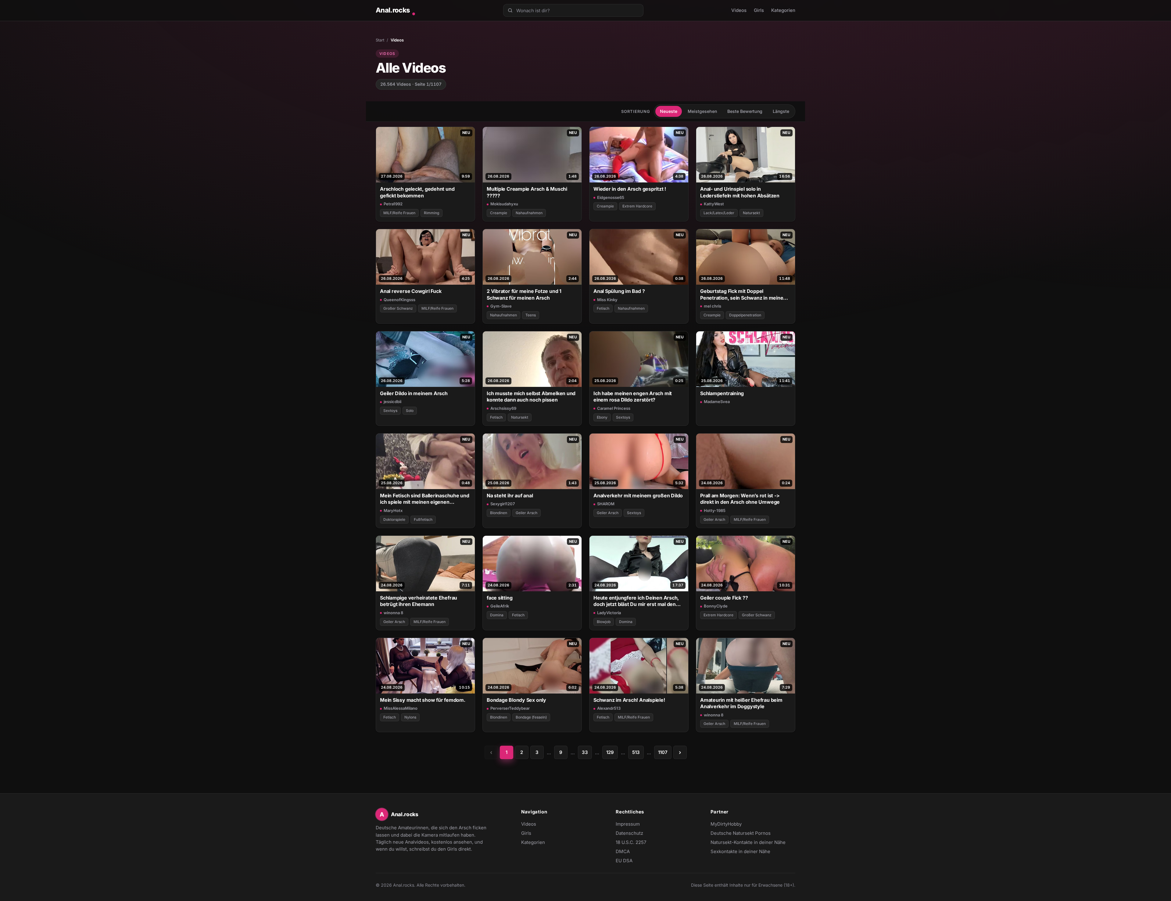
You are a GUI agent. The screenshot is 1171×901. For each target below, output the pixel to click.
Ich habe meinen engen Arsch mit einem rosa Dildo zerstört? (632, 396)
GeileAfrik (499, 606)
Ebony (602, 417)
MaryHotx (393, 510)
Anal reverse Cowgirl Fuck (410, 291)
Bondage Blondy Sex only (516, 700)
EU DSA (624, 860)
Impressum (628, 824)
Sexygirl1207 (502, 503)
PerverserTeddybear (510, 708)
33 (585, 752)
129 (610, 752)
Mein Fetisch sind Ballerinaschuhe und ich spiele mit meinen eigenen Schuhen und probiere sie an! (424, 499)
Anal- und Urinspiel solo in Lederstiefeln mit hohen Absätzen (739, 192)
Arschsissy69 (503, 408)
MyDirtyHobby (738, 824)
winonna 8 (393, 612)
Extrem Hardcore (637, 206)
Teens (530, 315)
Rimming (431, 213)
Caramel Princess (613, 408)
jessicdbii (392, 401)
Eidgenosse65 (610, 197)
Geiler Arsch (526, 512)
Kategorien (783, 10)
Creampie (498, 213)
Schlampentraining (722, 393)
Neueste (668, 111)
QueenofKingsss (399, 299)
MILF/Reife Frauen (399, 213)
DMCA (623, 851)
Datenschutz (629, 833)
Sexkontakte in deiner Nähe (740, 852)
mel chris (712, 306)
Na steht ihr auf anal (510, 495)
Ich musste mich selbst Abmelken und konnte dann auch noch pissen (531, 396)
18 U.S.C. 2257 (631, 842)
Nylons (410, 717)
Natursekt (751, 213)
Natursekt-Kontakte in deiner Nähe (748, 842)
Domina (496, 615)
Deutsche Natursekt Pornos (741, 833)
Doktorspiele (394, 519)
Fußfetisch (423, 519)
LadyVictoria (609, 612)
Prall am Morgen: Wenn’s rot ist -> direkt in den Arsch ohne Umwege (740, 498)
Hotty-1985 (714, 510)
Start (380, 40)
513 (636, 752)
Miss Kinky (607, 299)
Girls (759, 10)
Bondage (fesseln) (531, 717)
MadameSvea (717, 401)
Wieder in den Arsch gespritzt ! (629, 189)
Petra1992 (393, 203)
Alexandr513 (609, 708)
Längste (781, 111)
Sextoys (390, 410)
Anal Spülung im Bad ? (619, 291)
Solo (410, 410)
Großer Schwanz (398, 308)
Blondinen (498, 512)
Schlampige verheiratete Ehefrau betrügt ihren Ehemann (418, 601)
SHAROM (605, 503)
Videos (739, 10)
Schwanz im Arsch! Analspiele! (629, 700)
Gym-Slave (501, 306)
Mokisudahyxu (504, 203)
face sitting (499, 598)
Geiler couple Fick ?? (724, 598)
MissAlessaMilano (400, 708)
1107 (663, 752)
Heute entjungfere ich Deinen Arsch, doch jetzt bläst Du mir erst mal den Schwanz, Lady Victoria (636, 601)
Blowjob (604, 621)
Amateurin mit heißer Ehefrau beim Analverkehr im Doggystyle (741, 703)
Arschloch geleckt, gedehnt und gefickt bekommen (417, 192)
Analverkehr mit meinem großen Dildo (638, 495)
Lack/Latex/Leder (719, 213)
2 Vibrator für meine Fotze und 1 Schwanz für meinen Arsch (524, 294)
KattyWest (714, 203)
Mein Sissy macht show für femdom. (422, 700)
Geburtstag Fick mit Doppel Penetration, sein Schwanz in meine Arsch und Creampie (741, 294)
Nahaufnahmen (529, 213)
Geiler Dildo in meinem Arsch (414, 393)
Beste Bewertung (744, 111)
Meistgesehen (702, 111)
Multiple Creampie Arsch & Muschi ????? (527, 192)
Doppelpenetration (745, 315)
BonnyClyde (716, 606)
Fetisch (603, 308)
